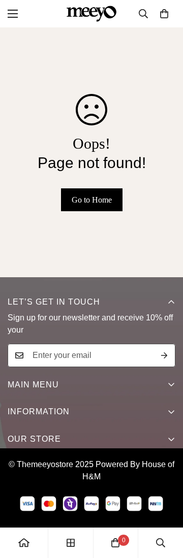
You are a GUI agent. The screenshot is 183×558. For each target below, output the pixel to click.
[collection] (70, 542)
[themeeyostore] (91, 13)
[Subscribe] (164, 355)
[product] (24, 543)
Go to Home (92, 199)
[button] (164, 14)
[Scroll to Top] (165, 504)
